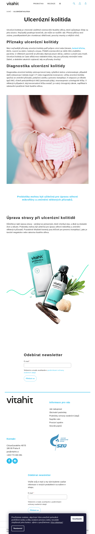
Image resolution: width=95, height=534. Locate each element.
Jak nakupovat (55, 409)
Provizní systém (56, 423)
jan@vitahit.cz (13, 452)
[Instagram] (15, 461)
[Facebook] (9, 461)
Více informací (57, 522)
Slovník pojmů (55, 426)
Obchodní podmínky (58, 412)
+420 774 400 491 (14, 455)
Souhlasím (77, 519)
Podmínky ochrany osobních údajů (64, 416)
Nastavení (17, 528)
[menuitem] (38, 3)
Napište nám (54, 419)
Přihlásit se (30, 378)
